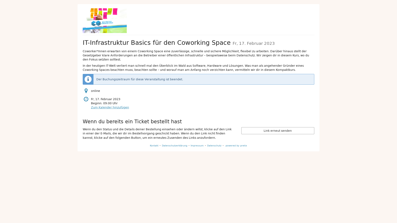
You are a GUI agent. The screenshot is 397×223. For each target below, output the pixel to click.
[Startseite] (105, 20)
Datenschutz (214, 145)
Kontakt (154, 145)
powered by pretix (236, 145)
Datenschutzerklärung (174, 145)
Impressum (197, 145)
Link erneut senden (278, 130)
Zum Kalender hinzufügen (110, 107)
